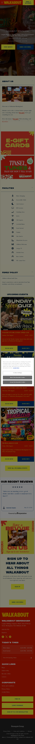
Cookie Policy (16, 368)
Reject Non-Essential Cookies (17, 377)
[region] (17, 372)
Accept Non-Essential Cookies (17, 382)
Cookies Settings (17, 372)
